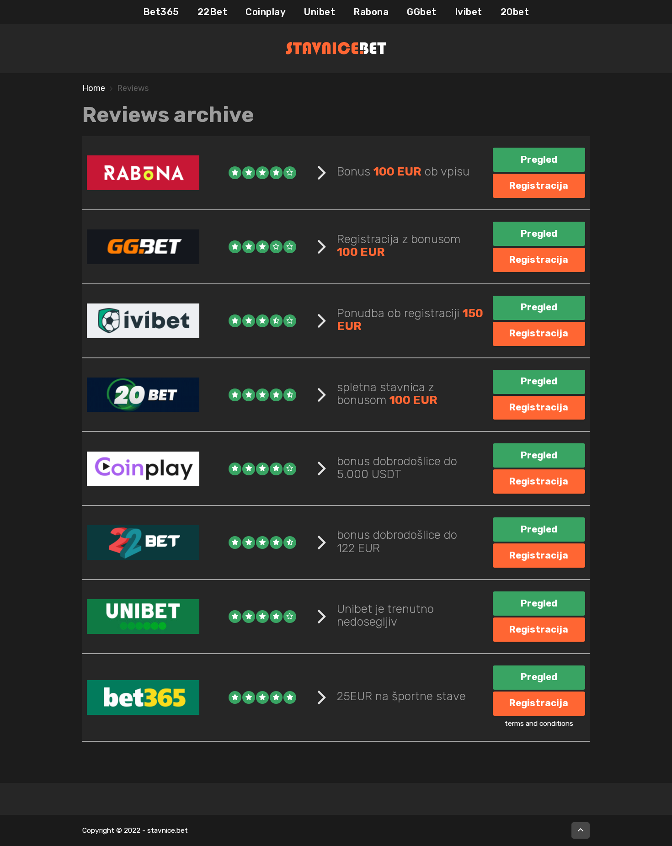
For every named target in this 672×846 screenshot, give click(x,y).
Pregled (539, 159)
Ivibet (468, 11)
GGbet (422, 11)
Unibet (319, 11)
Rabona (371, 11)
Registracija (538, 185)
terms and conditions (539, 723)
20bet (515, 11)
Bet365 (161, 11)
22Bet (212, 11)
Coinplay (265, 11)
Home (93, 88)
